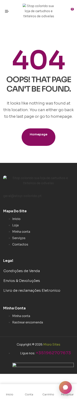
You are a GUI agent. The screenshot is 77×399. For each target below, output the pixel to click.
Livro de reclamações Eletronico (31, 290)
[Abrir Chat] (65, 387)
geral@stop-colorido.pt (22, 196)
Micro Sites (51, 344)
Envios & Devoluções (21, 280)
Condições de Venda (21, 271)
